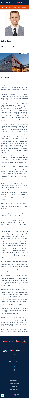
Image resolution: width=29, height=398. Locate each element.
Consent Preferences (14, 380)
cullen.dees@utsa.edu (17, 48)
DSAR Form (14, 386)
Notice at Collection (14, 392)
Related (7, 77)
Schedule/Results (12, 7)
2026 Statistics (25, 7)
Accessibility (14, 373)
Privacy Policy (14, 377)
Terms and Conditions (14, 383)
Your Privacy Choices (14, 389)
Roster (19, 7)
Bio (2, 77)
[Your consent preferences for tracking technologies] (2, 395)
